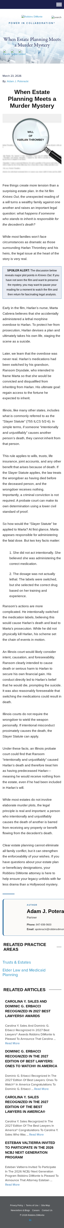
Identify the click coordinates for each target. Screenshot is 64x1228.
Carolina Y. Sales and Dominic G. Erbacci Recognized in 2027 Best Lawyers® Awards (28, 1008)
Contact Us (47, 1210)
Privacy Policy (16, 1205)
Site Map (45, 1205)
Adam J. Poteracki (18, 81)
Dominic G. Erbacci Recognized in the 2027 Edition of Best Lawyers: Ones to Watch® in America (31, 1058)
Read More (12, 1043)
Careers (36, 1210)
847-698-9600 (43, 924)
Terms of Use (32, 1205)
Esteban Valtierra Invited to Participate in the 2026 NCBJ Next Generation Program (30, 1150)
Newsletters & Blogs (20, 1210)
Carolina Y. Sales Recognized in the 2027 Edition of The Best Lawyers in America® (26, 1104)
